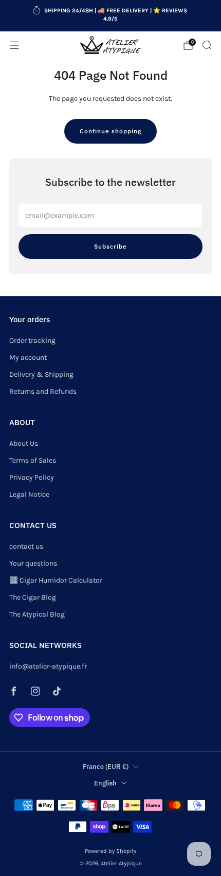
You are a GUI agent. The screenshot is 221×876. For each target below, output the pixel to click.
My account (28, 357)
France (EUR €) (105, 766)
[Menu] (14, 45)
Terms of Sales (32, 460)
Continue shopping (110, 131)
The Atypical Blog (37, 614)
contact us (26, 546)
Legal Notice (29, 494)
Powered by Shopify (110, 851)
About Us (23, 443)
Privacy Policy (31, 477)
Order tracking (32, 340)
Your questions (33, 563)
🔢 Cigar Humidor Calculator (55, 580)
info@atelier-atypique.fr (48, 666)
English (105, 783)
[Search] (206, 45)
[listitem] (111, 16)
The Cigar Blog (32, 597)
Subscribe (110, 246)
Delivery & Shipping (41, 374)
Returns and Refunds (43, 391)
